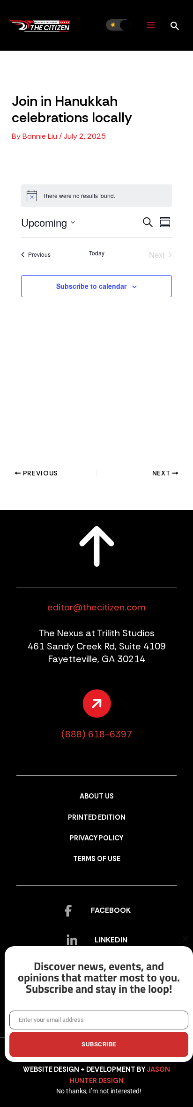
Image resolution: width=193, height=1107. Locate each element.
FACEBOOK (111, 910)
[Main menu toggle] (150, 25)
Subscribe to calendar (91, 286)
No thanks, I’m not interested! (98, 1091)
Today (96, 253)
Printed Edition (97, 817)
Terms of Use (96, 858)
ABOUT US (97, 796)
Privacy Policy (96, 838)
